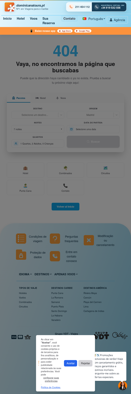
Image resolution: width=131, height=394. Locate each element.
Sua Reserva (48, 20)
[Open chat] (122, 385)
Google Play (74, 30)
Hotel (21, 18)
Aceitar (71, 363)
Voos (33, 18)
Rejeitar (85, 363)
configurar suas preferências (51, 379)
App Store (57, 30)
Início (7, 18)
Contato (69, 18)
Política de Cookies (50, 387)
